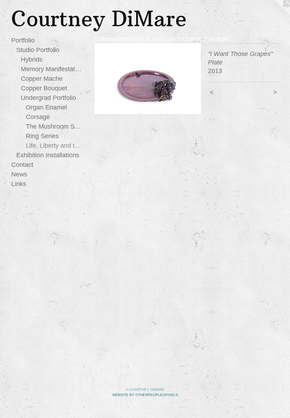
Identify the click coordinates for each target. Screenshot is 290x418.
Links (18, 183)
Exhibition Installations (47, 155)
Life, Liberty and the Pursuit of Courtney (54, 145)
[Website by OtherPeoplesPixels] (276, 14)
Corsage (38, 116)
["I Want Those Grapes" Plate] (147, 78)
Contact (22, 164)
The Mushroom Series (54, 126)
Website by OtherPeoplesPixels (145, 395)
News (19, 174)
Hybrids (31, 59)
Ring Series (42, 136)
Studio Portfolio (37, 49)
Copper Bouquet (44, 88)
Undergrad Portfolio (48, 97)
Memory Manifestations (51, 69)
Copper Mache (42, 78)
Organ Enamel (46, 107)
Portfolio (23, 40)
